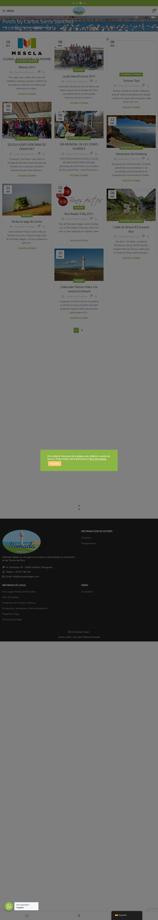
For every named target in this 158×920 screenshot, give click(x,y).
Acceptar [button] (54, 463)
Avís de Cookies (98, 459)
